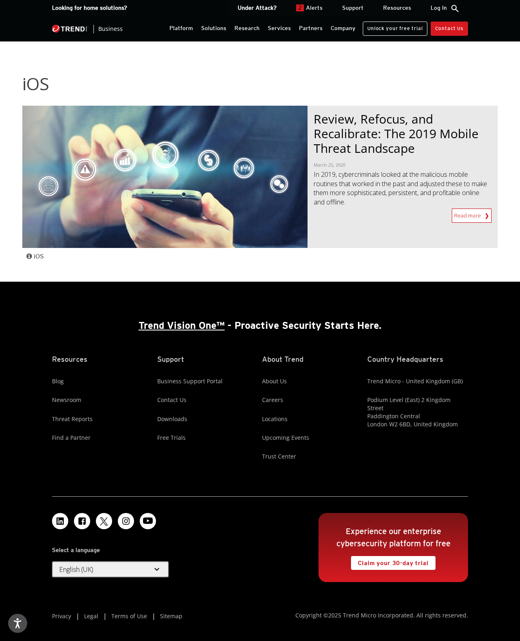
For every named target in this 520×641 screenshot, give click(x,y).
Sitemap (171, 616)
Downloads (172, 419)
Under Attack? (257, 7)
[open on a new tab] (104, 521)
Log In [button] (439, 7)
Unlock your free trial (392, 26)
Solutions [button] (213, 28)
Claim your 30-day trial (389, 561)
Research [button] (247, 28)
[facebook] (82, 521)
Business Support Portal (190, 381)
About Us (274, 381)
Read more (469, 215)
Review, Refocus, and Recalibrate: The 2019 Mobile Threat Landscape (396, 133)
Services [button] (279, 28)
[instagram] (126, 521)
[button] (110, 569)
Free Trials (171, 437)
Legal (91, 616)
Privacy (61, 616)
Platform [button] (181, 28)
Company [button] (343, 28)
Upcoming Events (285, 437)
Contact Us (449, 28)
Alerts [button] (310, 7)
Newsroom (66, 400)
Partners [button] (311, 28)
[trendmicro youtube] (148, 521)
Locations (275, 419)
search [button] (455, 8)
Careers (272, 400)
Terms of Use (129, 616)
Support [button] (353, 7)
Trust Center (279, 456)
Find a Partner (71, 437)
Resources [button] (397, 7)
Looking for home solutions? (89, 7)
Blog (58, 381)
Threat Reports (72, 419)
